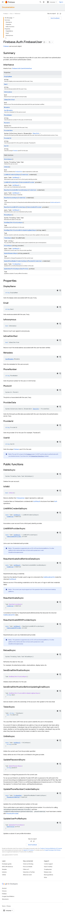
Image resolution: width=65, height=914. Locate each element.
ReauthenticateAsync (11, 197)
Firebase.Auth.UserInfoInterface (22, 68)
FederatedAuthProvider (27, 182)
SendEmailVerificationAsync (13, 222)
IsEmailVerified (9, 99)
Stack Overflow (48, 866)
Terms (3, 906)
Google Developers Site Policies (52, 850)
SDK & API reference (7, 866)
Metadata (7, 107)
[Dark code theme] (57, 290)
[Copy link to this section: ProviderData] (17, 403)
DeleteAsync (8, 159)
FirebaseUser (18, 171)
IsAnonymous (8, 92)
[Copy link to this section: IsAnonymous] (18, 320)
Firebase (5, 13)
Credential (24, 174)
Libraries (4, 872)
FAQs (45, 877)
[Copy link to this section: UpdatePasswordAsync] (27, 760)
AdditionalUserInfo (55, 202)
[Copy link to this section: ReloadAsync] (17, 650)
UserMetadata (8, 110)
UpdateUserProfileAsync (12, 269)
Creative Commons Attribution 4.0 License (51, 848)
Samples (4, 869)
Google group (48, 869)
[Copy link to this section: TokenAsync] (16, 707)
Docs (11, 13)
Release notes (47, 872)
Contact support (48, 864)
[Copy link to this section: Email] (10, 303)
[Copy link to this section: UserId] (11, 438)
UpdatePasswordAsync (11, 253)
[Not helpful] (60, 13)
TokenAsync (7, 238)
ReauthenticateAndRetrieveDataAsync (16, 190)
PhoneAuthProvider (12, 813)
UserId (6, 146)
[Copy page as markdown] (49, 42)
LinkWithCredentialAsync (12, 174)
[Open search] (40, 2)
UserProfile (24, 269)
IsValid (6, 167)
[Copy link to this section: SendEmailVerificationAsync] (31, 670)
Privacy (9, 906)
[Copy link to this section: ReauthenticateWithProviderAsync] (37, 620)
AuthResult (16, 177)
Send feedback (55, 18)
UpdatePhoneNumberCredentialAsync (15, 261)
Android (4, 888)
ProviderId (7, 138)
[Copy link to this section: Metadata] (14, 353)
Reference (17, 13)
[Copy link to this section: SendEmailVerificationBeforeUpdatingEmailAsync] (51, 687)
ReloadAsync (8, 215)
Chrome (4, 891)
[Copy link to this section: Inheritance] (15, 65)
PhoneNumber (8, 115)
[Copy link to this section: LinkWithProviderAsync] (27, 529)
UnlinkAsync (8, 245)
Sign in (61, 2)
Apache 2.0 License (29, 850)
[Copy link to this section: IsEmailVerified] (19, 336)
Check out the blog (28, 864)
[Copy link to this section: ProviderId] (15, 421)
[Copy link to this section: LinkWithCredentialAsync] (29, 509)
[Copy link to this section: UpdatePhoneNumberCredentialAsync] (41, 789)
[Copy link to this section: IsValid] (11, 487)
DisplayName (8, 76)
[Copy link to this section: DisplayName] (17, 287)
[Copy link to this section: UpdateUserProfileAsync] (28, 819)
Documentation (8, 7)
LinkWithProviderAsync (11, 182)
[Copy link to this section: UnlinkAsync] (16, 737)
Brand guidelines (48, 874)
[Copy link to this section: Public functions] (25, 465)
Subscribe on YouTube (29, 872)
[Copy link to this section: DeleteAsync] (17, 470)
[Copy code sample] (60, 290)
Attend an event (27, 874)
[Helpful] (58, 13)
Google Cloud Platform (8, 896)
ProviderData (8, 130)
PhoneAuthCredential (35, 261)
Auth (55, 501)
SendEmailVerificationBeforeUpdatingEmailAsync (20, 230)
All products (5, 899)
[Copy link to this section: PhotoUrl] (13, 386)
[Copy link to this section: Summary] (17, 53)
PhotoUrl (7, 123)
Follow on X (26, 869)
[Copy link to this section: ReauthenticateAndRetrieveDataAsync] (41, 559)
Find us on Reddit (27, 866)
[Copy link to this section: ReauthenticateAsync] (25, 598)
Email (6, 84)
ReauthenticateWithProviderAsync (15, 207)
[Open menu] (2, 2)
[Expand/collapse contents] (14, 18)
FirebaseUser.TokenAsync (37, 456)
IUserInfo (36, 133)
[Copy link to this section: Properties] (18, 281)
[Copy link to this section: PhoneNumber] (18, 370)
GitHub (4, 874)
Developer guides (6, 864)
